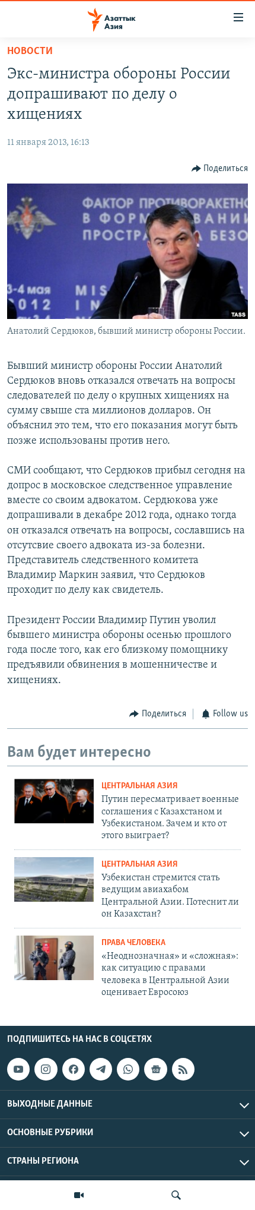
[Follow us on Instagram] (45, 1069)
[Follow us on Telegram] (101, 1069)
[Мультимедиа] (79, 1195)
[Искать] (176, 1195)
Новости (30, 51)
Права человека (133, 943)
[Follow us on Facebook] (73, 1069)
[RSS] (183, 1069)
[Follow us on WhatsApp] (128, 1069)
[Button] (220, 168)
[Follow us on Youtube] (18, 1069)
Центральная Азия (139, 786)
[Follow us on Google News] (155, 1069)
